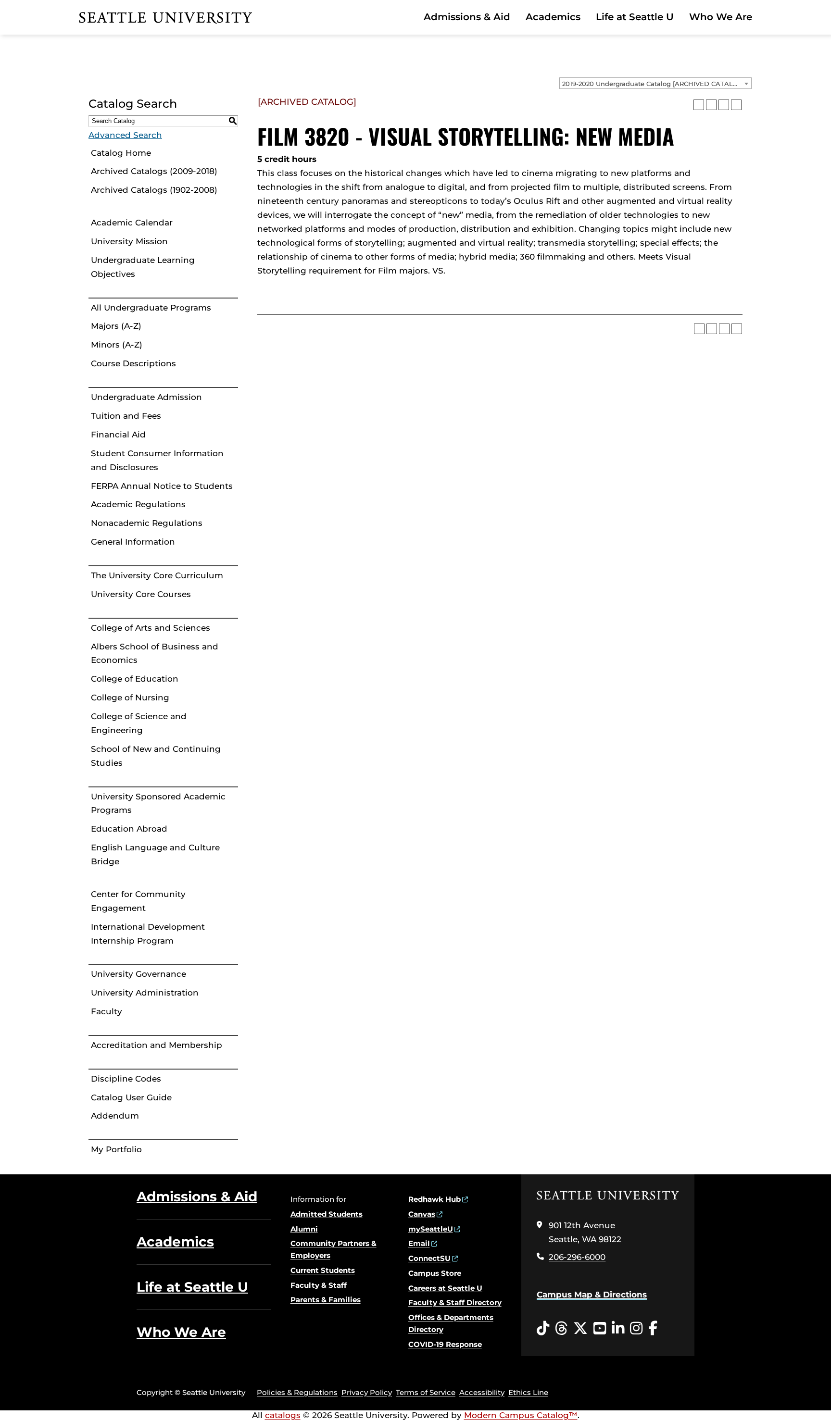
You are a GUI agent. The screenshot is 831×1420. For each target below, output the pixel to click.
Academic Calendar (132, 222)
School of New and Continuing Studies (156, 756)
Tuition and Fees (126, 416)
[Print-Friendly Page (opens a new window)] (723, 105)
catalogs (283, 1415)
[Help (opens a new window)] (736, 105)
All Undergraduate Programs (151, 307)
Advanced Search (125, 135)
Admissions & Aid (467, 17)
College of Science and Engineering (139, 723)
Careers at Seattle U (445, 1288)
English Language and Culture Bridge (155, 854)
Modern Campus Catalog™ (521, 1415)
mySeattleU (430, 1228)
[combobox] (655, 83)
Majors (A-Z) (116, 326)
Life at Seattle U (635, 17)
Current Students (322, 1270)
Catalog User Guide (131, 1097)
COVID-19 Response (445, 1344)
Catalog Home (121, 153)
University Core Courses (141, 594)
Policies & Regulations (297, 1392)
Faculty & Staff (318, 1285)
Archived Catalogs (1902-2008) (154, 190)
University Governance (138, 974)
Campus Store (434, 1273)
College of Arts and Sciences (150, 628)
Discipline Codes (126, 1079)
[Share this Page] (711, 105)
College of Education (134, 679)
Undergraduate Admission (146, 397)
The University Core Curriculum (157, 575)
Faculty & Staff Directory (455, 1302)
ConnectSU (429, 1258)
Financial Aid (118, 434)
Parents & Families (325, 1299)
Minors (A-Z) (116, 344)
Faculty (106, 1011)
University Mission (129, 241)
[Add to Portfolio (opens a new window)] (698, 105)
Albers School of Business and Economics (154, 653)
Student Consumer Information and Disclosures (157, 460)
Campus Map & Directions (592, 1294)
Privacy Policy (366, 1392)
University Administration (145, 992)
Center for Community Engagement (138, 901)
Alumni (304, 1228)
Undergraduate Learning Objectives (143, 267)
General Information (133, 542)
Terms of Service (425, 1392)
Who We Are (720, 17)
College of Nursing (130, 697)
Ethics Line (528, 1392)
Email (419, 1243)
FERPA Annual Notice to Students (162, 486)
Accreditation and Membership (156, 1045)
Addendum (115, 1116)
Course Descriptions (133, 363)
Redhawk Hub (434, 1199)
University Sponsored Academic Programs (158, 803)
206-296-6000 (577, 1257)
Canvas (421, 1214)
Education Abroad (129, 829)
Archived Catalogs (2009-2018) (154, 171)
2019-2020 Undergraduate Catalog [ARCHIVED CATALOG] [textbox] (653, 83)
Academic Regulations (138, 504)
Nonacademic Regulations (146, 523)
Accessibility (481, 1392)
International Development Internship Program (148, 934)
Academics (553, 17)
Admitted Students (326, 1214)
